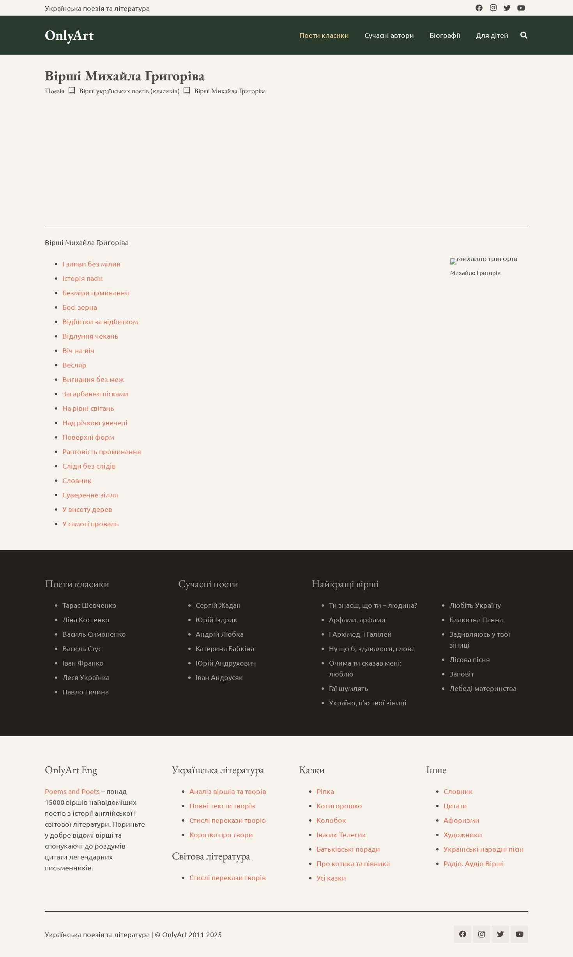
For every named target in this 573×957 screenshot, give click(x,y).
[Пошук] (524, 35)
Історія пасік (82, 278)
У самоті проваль (90, 523)
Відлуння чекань (90, 336)
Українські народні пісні (484, 849)
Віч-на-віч (78, 350)
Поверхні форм (88, 437)
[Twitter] (507, 8)
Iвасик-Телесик (341, 834)
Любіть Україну (475, 605)
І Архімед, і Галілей (360, 634)
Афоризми (461, 820)
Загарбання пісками (95, 393)
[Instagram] (493, 8)
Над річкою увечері (94, 422)
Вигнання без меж (93, 379)
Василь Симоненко (94, 634)
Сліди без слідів (89, 466)
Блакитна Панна (476, 619)
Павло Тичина (85, 691)
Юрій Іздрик (216, 619)
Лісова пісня (469, 659)
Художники (463, 834)
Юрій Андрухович (226, 663)
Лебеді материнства (482, 688)
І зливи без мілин (91, 263)
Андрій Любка (220, 634)
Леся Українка (86, 677)
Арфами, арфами (357, 619)
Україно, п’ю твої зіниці (368, 702)
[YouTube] (521, 8)
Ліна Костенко (86, 619)
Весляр (75, 364)
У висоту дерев (87, 509)
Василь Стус (81, 648)
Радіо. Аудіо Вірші (474, 863)
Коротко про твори (221, 834)
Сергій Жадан (218, 605)
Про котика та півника (353, 863)
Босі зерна (79, 307)
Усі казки (331, 878)
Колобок (331, 820)
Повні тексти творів (222, 805)
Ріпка (325, 791)
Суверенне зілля (90, 494)
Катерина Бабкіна (225, 648)
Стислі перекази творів (227, 820)
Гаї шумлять (348, 688)
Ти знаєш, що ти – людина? (373, 605)
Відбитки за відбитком (100, 321)
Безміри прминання (95, 292)
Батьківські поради (348, 849)
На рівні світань (88, 408)
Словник (77, 480)
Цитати (455, 805)
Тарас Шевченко (89, 605)
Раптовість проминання (101, 451)
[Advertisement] (286, 154)
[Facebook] (479, 8)
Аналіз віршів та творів (227, 791)
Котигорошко (339, 805)
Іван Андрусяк (219, 677)
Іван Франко (83, 663)
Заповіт (461, 673)
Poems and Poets (72, 791)
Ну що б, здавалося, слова (372, 648)
